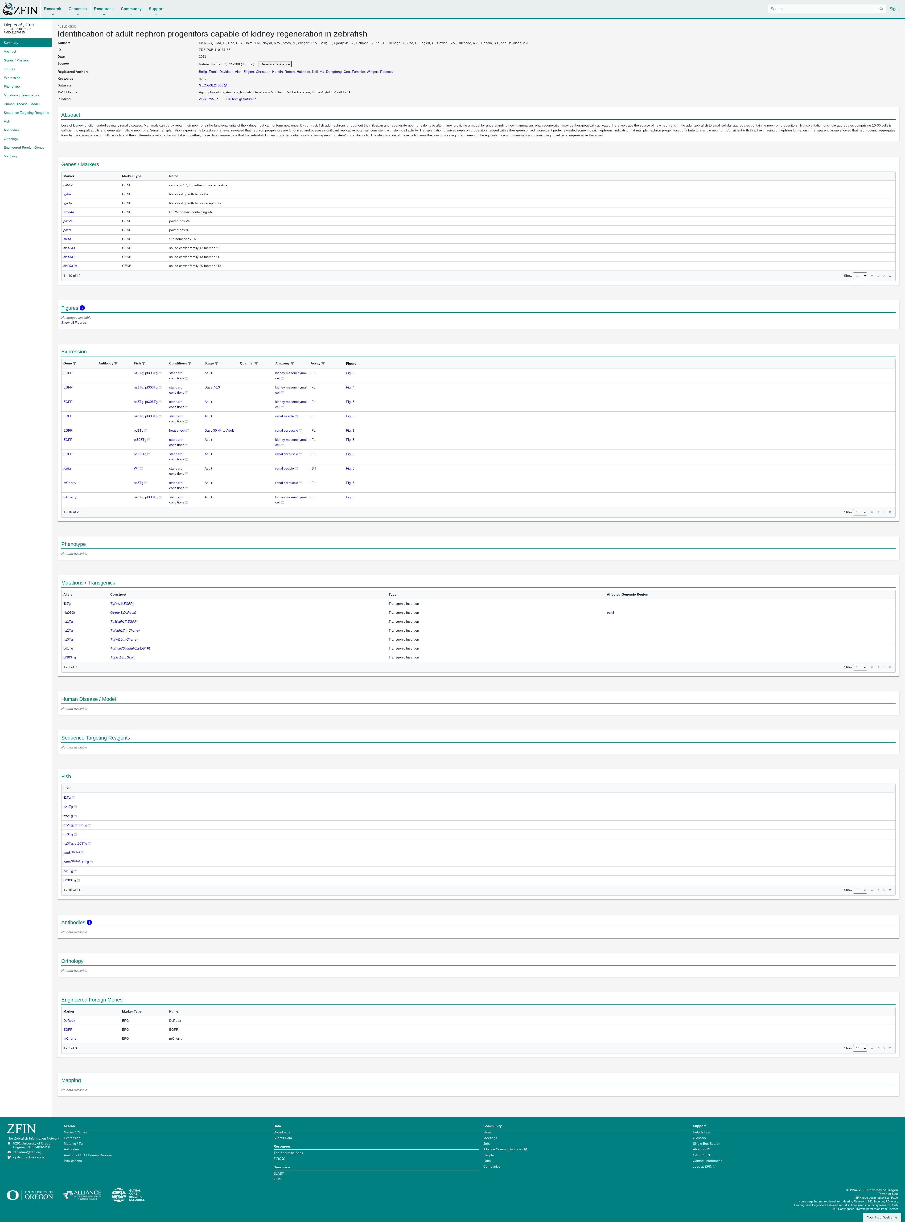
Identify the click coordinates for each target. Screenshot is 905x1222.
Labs (487, 1161)
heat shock (177, 430)
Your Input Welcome (882, 1217)
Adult (208, 373)
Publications (73, 1161)
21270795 (207, 99)
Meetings (490, 1138)
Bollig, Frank (208, 72)
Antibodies (71, 1149)
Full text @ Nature (239, 99)
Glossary (699, 1138)
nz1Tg (68, 807)
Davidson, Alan (230, 72)
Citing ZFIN (701, 1155)
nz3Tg (138, 483)
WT (136, 468)
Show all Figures (73, 322)
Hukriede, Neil (307, 72)
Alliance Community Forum (503, 1149)
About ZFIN (701, 1149)
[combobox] (827, 8)
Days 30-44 (213, 430)
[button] (74, 363)
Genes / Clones (75, 1132)
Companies (491, 1166)
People (488, 1155)
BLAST (279, 1173)
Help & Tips (701, 1132)
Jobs (486, 1143)
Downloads (282, 1132)
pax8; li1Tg (76, 862)
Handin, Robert (283, 72)
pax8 (71, 852)
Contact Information (707, 1161)
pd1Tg (139, 430)
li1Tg (67, 797)
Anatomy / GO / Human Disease (88, 1155)
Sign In (895, 9)
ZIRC (277, 1159)
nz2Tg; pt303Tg (146, 373)
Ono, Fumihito (354, 72)
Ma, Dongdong (331, 72)
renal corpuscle (286, 430)
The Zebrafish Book (288, 1153)
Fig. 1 (350, 430)
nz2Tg (68, 816)
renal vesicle (284, 416)
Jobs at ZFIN (702, 1166)
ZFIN (277, 1179)
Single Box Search (706, 1143)
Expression (72, 1138)
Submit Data (283, 1138)
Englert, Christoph (256, 72)
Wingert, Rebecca (380, 72)
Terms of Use (888, 1194)
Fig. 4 (350, 387)
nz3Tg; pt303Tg (146, 387)
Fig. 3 (350, 373)
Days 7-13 (212, 387)
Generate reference (275, 64)
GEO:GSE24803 (211, 85)
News (487, 1132)
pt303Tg (140, 439)
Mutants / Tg (73, 1143)
